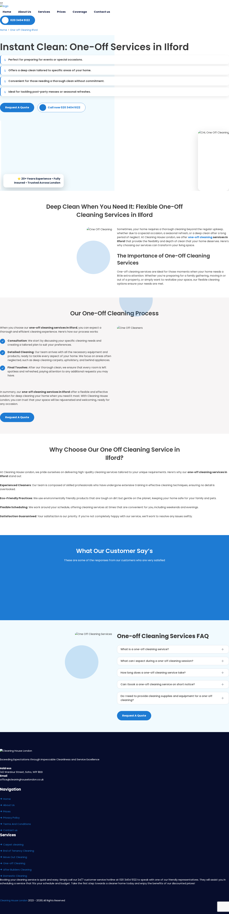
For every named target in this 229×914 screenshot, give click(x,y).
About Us (24, 12)
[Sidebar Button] (1, 2)
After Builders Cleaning (17, 869)
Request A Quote (17, 107)
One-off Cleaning (14, 863)
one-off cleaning (200, 237)
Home (7, 12)
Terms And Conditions (17, 824)
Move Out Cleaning (15, 857)
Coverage (80, 12)
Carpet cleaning (13, 844)
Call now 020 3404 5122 (64, 107)
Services (44, 12)
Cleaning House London (13, 900)
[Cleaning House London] (4, 6)
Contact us (102, 12)
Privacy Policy (11, 817)
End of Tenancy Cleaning (18, 850)
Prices (61, 12)
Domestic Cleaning (15, 876)
